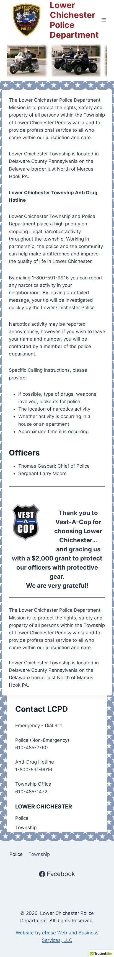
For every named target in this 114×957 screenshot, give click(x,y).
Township (26, 827)
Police (21, 818)
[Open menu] (104, 19)
